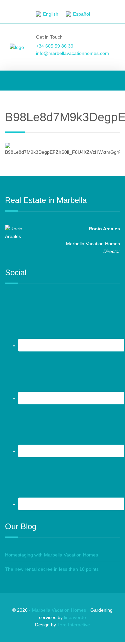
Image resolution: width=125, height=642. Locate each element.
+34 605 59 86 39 (54, 46)
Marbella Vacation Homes (59, 610)
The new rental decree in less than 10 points (52, 569)
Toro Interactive (73, 624)
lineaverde (75, 617)
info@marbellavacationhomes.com (72, 53)
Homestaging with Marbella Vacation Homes (51, 554)
